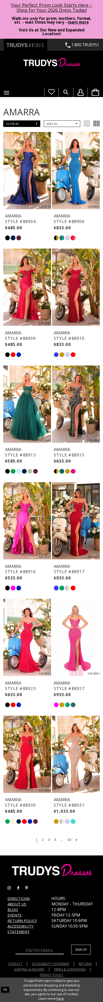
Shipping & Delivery (29, 969)
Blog (13, 909)
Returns (85, 964)
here (60, 998)
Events (15, 915)
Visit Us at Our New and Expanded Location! (51, 31)
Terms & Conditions (70, 969)
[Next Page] (76, 839)
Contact (15, 964)
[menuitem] (95, 92)
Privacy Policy (51, 975)
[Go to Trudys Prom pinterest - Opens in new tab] (29, 888)
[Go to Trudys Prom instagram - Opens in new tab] (12, 888)
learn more (78, 22)
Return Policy (22, 920)
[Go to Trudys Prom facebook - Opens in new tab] (21, 888)
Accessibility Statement (21, 929)
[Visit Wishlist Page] (51, 92)
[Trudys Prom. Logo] (51, 63)
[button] (6, 93)
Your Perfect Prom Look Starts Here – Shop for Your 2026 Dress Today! (51, 7)
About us (17, 903)
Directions (19, 898)
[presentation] (27, 170)
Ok (5, 989)
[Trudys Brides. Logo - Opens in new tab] (25, 45)
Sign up (81, 949)
